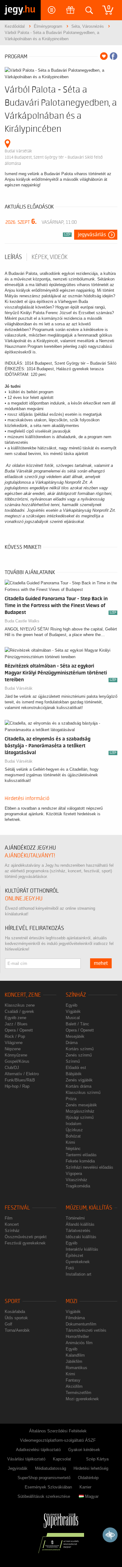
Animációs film (79, 1342)
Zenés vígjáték (79, 1080)
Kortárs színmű (80, 1049)
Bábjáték (74, 1073)
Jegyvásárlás (92, 234)
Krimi (70, 1142)
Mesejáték (75, 1036)
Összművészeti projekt (26, 1236)
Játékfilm (74, 1361)
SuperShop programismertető (44, 1477)
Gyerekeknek (78, 1261)
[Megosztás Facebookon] (113, 56)
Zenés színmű (79, 1055)
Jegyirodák (18, 1468)
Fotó (70, 1268)
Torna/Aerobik (17, 1330)
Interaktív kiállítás (82, 1249)
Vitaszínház (76, 1179)
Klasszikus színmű (83, 1092)
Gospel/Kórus (17, 1061)
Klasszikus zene (20, 1005)
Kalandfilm (75, 1355)
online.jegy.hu (24, 898)
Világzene (14, 1042)
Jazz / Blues (16, 1024)
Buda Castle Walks (22, 621)
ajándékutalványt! (30, 855)
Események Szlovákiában (48, 1487)
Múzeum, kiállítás (89, 1208)
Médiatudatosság (50, 1468)
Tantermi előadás (81, 1154)
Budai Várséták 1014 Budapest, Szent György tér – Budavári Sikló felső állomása (54, 157)
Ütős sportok (16, 1317)
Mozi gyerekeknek (82, 1399)
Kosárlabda (15, 1311)
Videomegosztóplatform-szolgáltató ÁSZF (58, 1440)
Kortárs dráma (78, 1086)
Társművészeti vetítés (86, 1330)
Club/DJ (12, 1067)
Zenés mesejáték (81, 1105)
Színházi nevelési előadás (89, 1167)
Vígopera (74, 1173)
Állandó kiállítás (80, 1224)
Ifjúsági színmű (80, 1117)
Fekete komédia (80, 1161)
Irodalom (73, 1123)
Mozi (71, 1301)
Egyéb (71, 1005)
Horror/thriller (77, 1336)
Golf (8, 1324)
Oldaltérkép (88, 1477)
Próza (71, 1098)
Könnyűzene (16, 1055)
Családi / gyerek (19, 1011)
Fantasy (73, 1380)
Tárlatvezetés (78, 1230)
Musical (73, 1017)
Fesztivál (17, 1208)
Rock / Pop (15, 1036)
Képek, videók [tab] (50, 257)
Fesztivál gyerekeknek (25, 1243)
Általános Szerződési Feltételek (58, 1431)
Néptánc (73, 1148)
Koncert (12, 1224)
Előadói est (76, 1067)
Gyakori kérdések (84, 1449)
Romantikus (76, 1367)
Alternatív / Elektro (22, 1073)
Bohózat (73, 1136)
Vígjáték (73, 1011)
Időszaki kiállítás (81, 1236)
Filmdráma (75, 1317)
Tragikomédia (78, 1186)
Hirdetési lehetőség (91, 1468)
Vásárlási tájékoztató (26, 1459)
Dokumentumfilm (81, 1324)
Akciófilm (74, 1386)
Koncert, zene (23, 995)
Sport (12, 1301)
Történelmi (75, 1218)
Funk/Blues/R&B (20, 1080)
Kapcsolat (62, 1459)
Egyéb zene (15, 1017)
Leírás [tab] (13, 257)
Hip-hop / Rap (17, 1086)
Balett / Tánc (77, 1024)
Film (9, 1218)
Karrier (85, 1487)
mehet (101, 963)
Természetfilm (78, 1392)
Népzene (13, 1049)
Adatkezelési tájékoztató (38, 1449)
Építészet (74, 1255)
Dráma (72, 1042)
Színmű (73, 1061)
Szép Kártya (97, 1459)
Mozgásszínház (80, 1111)
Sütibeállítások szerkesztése (44, 1496)
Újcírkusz (74, 1130)
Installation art (78, 1274)
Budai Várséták (19, 688)
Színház (76, 995)
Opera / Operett (19, 1030)
